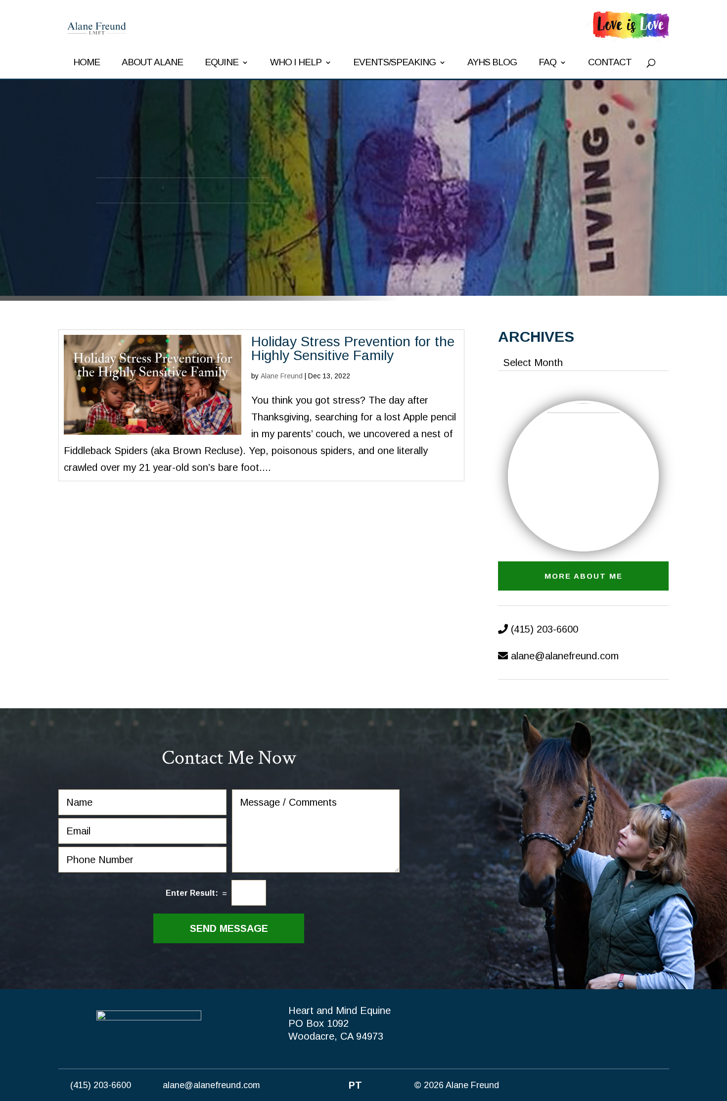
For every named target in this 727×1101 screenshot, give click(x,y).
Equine (221, 63)
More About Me (584, 576)
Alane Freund (282, 376)
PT (355, 1085)
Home (86, 63)
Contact (610, 63)
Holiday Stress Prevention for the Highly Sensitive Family (352, 348)
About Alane (152, 63)
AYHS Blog (492, 63)
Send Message (229, 928)
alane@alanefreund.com (565, 655)
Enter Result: (192, 893)
